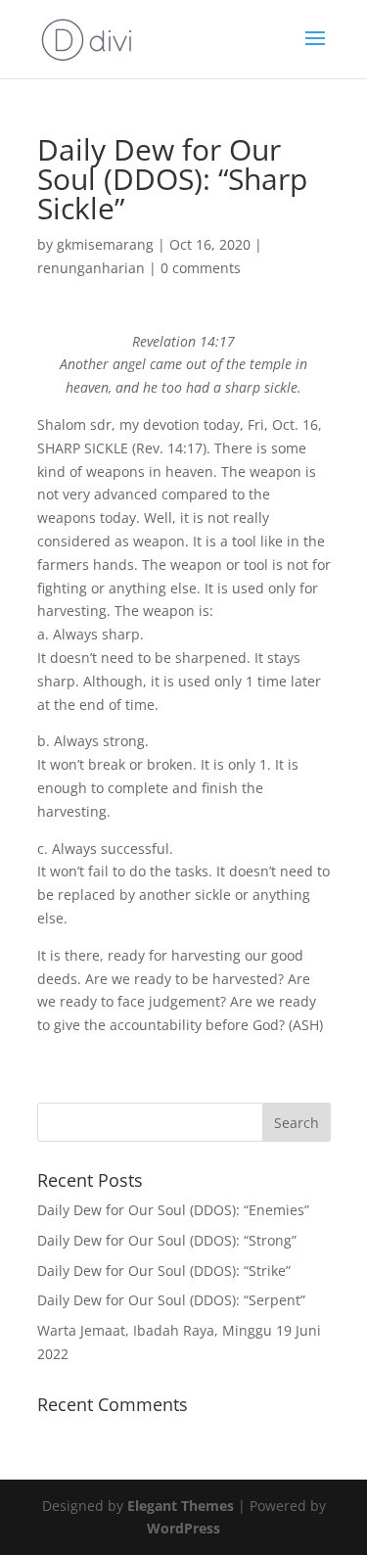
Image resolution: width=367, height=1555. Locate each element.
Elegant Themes (180, 1505)
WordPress (183, 1528)
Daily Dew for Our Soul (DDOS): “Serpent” (171, 1300)
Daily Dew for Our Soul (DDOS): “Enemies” (173, 1210)
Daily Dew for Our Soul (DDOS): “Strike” (164, 1270)
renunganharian (91, 268)
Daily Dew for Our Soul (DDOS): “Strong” (167, 1240)
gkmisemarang (105, 244)
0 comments (201, 268)
